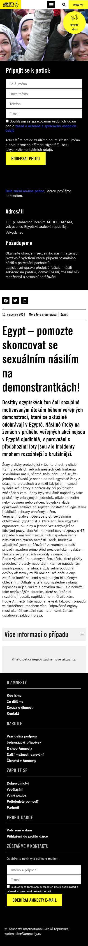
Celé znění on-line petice (25, 191)
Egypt (63, 314)
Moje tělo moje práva (43, 314)
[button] (51, 4)
